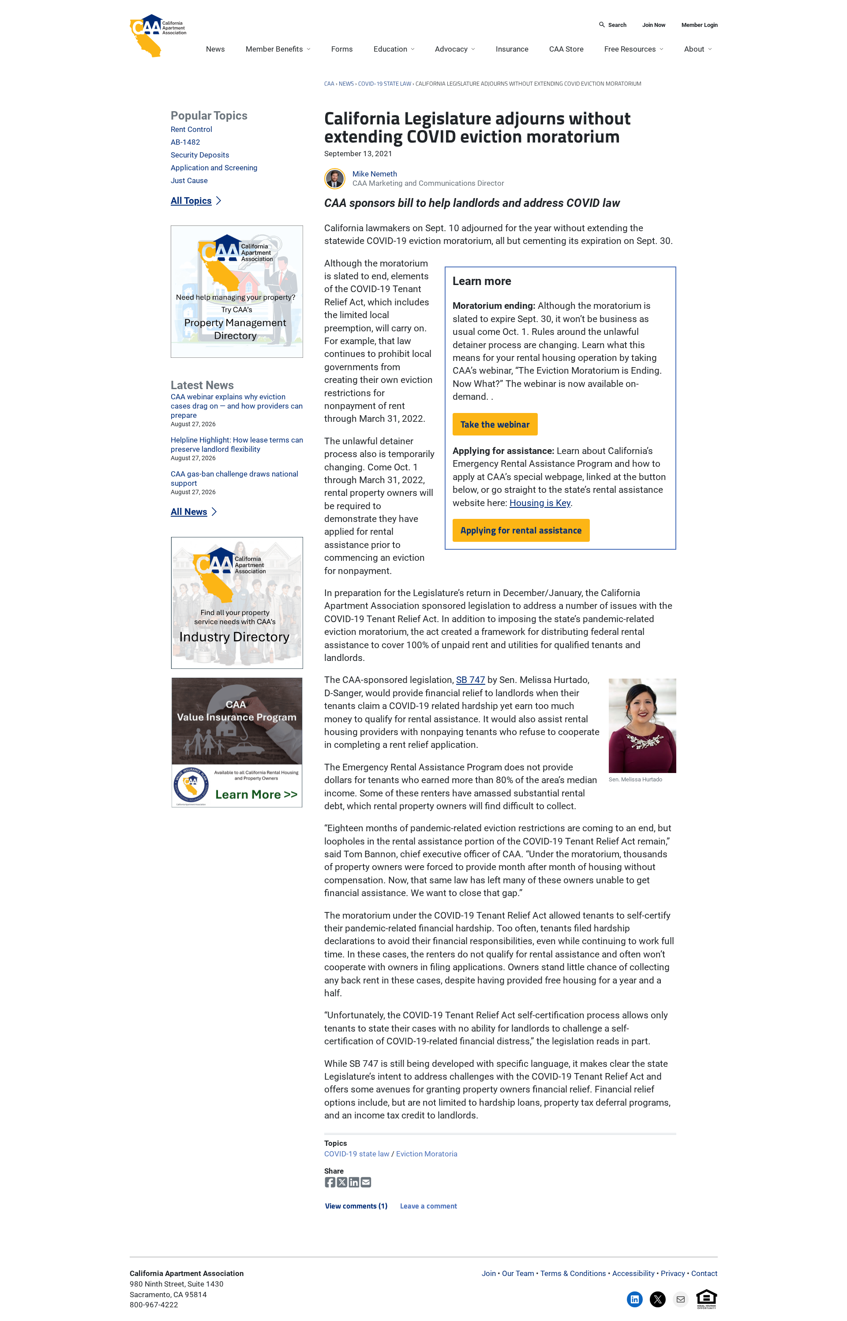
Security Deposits (200, 154)
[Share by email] (366, 1182)
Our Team (518, 1273)
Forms (342, 49)
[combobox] (389, 25)
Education (390, 49)
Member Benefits (274, 49)
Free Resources (630, 49)
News (215, 49)
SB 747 (470, 680)
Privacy (673, 1273)
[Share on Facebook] (330, 1182)
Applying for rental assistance (521, 530)
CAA (329, 83)
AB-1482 (185, 142)
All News (189, 512)
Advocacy (451, 49)
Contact (704, 1273)
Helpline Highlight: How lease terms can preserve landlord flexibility (237, 444)
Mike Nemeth (374, 173)
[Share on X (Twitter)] (342, 1182)
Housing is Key (540, 503)
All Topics (191, 200)
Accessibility (633, 1273)
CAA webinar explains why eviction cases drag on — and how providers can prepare (237, 406)
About (694, 49)
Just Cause (189, 180)
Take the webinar (495, 424)
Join (489, 1273)
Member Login (700, 25)
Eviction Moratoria (426, 1153)
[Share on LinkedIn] (354, 1182)
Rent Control (191, 129)
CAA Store (566, 49)
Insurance (512, 49)
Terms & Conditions (573, 1273)
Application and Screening (214, 167)
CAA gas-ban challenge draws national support (234, 478)
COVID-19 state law (384, 83)
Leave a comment (428, 1206)
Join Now (654, 25)
